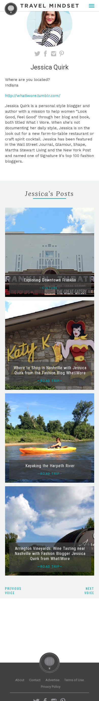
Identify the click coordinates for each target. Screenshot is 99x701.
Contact (35, 680)
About (19, 680)
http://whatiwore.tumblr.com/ (32, 95)
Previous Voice (13, 590)
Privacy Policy (50, 687)
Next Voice (89, 590)
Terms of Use (74, 680)
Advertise (52, 680)
